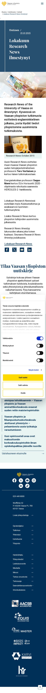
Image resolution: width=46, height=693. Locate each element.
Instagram (34, 480)
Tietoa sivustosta (20, 577)
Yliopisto (16, 543)
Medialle (16, 568)
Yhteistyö (17, 535)
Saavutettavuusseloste (22, 585)
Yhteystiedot (18, 559)
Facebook (14, 480)
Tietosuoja (17, 581)
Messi (15, 572)
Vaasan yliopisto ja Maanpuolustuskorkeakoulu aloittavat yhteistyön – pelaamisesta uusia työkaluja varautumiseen (20, 423)
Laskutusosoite (19, 564)
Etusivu (4, 12)
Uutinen (14, 30)
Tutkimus (16, 530)
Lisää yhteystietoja (20, 515)
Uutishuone (12, 12)
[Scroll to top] (40, 687)
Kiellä (23, 393)
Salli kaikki (23, 378)
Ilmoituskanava (19, 590)
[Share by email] (22, 250)
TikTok (27, 486)
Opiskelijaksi (18, 526)
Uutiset (19, 12)
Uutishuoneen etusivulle (14, 453)
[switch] (40, 346)
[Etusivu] (10, 4)
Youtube (27, 480)
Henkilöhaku (18, 555)
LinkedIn (21, 486)
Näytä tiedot (34, 370)
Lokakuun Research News (18, 243)
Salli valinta (23, 385)
